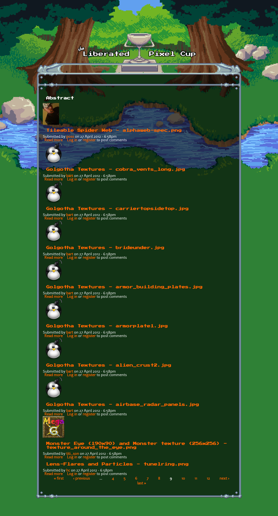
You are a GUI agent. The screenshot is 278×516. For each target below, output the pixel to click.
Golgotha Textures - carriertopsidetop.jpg (117, 208)
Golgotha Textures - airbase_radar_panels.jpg (122, 404)
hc (68, 470)
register (89, 140)
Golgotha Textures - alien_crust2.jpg (108, 365)
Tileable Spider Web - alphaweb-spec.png (114, 130)
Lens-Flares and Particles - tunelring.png (117, 464)
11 (196, 478)
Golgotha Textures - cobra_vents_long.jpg (115, 169)
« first (59, 478)
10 (183, 478)
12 (208, 478)
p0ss (70, 137)
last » (141, 483)
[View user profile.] (51, 124)
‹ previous (81, 478)
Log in (72, 140)
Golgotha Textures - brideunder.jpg (105, 247)
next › (224, 478)
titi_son (72, 454)
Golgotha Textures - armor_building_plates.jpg (124, 287)
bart (69, 176)
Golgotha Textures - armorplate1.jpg (107, 326)
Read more (54, 140)
